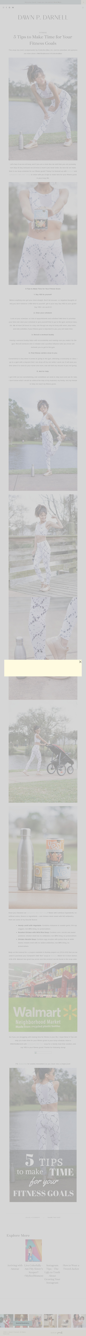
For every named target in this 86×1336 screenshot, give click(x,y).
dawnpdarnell (22, 1323)
